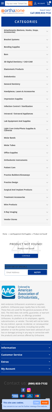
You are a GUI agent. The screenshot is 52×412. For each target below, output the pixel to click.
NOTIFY (37, 272)
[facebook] (23, 390)
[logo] (13, 11)
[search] (30, 3)
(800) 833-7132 (37, 383)
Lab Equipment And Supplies (20, 234)
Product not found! (40, 234)
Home (5, 234)
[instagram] (29, 390)
